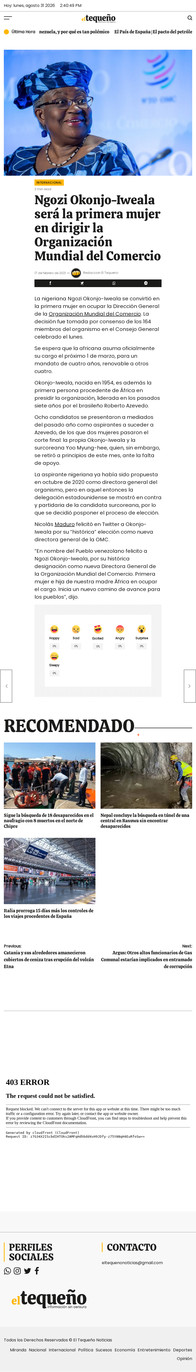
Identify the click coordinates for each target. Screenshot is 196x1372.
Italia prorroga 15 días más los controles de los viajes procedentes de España (48, 913)
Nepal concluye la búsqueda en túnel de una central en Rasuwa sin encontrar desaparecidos (145, 820)
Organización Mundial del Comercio (95, 313)
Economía (125, 1350)
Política (85, 1350)
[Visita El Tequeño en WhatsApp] (7, 1272)
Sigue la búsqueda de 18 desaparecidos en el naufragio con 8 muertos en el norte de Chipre (49, 820)
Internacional (49, 183)
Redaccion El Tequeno (100, 273)
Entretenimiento (154, 1350)
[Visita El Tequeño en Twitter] (27, 1272)
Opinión (184, 1359)
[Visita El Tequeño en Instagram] (17, 1272)
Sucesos (104, 1350)
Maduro (65, 524)
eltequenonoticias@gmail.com (132, 1263)
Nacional (37, 1350)
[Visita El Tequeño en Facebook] (36, 1272)
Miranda (18, 1350)
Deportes (182, 1350)
